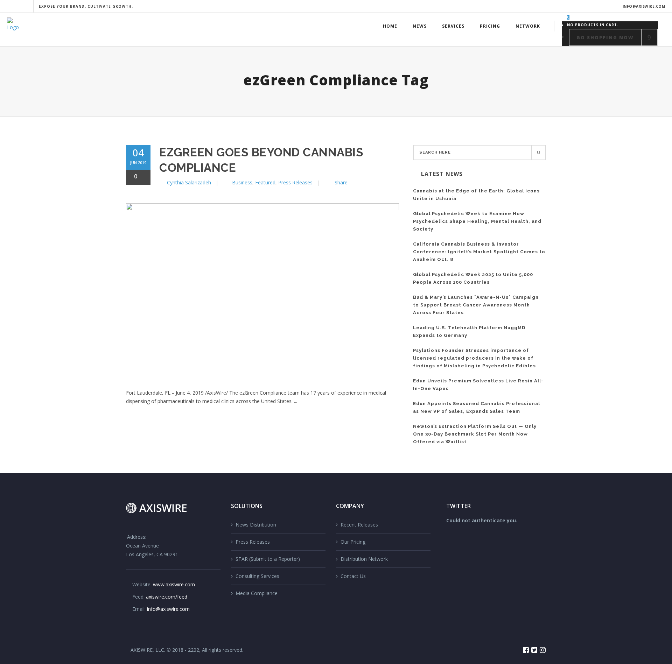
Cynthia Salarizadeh (189, 182)
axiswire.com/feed (166, 596)
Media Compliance (257, 593)
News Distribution (256, 524)
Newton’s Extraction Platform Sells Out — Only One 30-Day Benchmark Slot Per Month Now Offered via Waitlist (475, 434)
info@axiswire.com (644, 6)
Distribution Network (364, 559)
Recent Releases (359, 524)
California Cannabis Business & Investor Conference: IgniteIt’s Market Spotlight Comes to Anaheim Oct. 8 (479, 251)
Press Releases (295, 182)
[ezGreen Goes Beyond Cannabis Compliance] (262, 288)
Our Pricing (353, 541)
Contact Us (353, 576)
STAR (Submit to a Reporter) (268, 559)
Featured (265, 182)
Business (242, 182)
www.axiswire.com (174, 584)
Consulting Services (257, 576)
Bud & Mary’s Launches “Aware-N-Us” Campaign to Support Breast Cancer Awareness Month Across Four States (476, 305)
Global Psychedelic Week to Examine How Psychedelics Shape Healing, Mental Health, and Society (477, 221)
